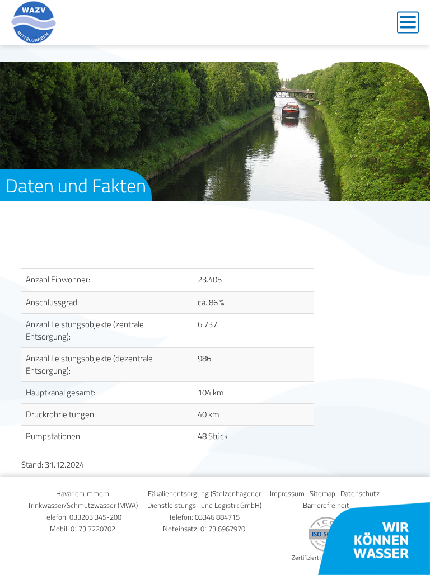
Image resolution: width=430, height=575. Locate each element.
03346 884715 (217, 517)
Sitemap (322, 493)
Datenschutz (360, 493)
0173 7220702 (93, 529)
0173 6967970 (222, 529)
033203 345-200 (95, 517)
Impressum (287, 493)
